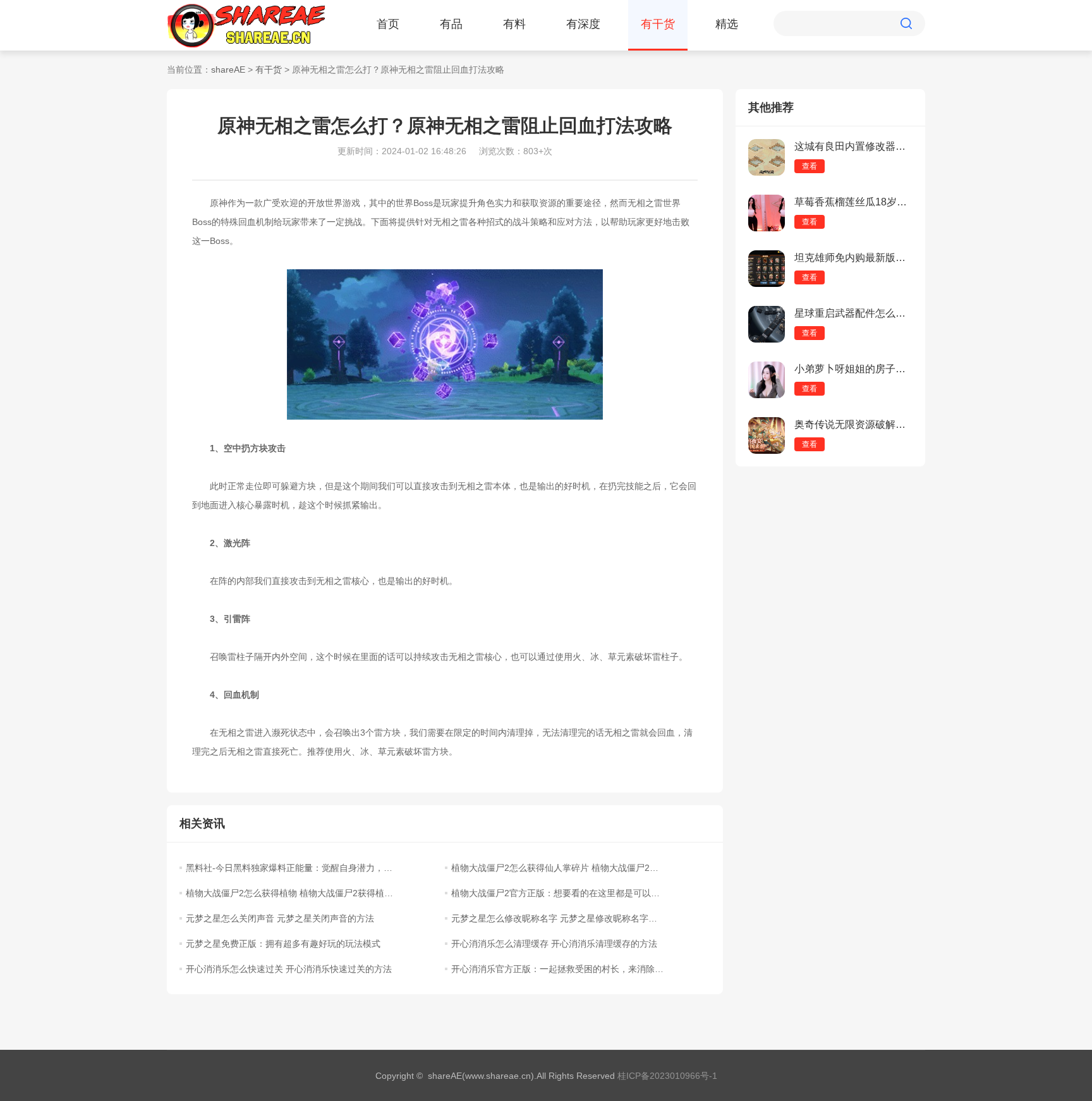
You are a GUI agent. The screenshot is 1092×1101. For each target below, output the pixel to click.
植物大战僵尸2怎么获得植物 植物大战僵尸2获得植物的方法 (292, 893)
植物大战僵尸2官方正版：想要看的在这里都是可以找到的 (557, 893)
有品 (451, 24)
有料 (514, 24)
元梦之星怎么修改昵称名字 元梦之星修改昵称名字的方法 (557, 918)
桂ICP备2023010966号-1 (667, 1076)
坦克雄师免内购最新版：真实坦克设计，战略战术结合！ (853, 257)
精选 (726, 24)
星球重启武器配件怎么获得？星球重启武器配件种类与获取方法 (853, 313)
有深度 (583, 24)
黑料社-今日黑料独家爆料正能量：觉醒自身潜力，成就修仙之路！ (292, 868)
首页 (388, 24)
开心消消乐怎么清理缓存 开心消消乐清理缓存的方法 (554, 944)
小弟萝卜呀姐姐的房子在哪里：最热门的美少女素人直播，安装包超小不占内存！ (853, 368)
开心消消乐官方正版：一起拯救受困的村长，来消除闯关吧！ (557, 969)
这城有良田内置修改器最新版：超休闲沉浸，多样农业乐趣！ (853, 146)
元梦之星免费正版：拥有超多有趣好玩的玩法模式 (283, 944)
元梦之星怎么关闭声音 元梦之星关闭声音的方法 (280, 918)
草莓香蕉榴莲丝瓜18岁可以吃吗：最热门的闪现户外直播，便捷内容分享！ (853, 202)
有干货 (658, 24)
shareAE (228, 69)
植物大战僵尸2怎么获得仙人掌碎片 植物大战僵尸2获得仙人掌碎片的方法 (557, 868)
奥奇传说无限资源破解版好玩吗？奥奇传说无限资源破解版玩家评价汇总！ (853, 424)
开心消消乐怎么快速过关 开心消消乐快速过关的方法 (289, 969)
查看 (809, 166)
